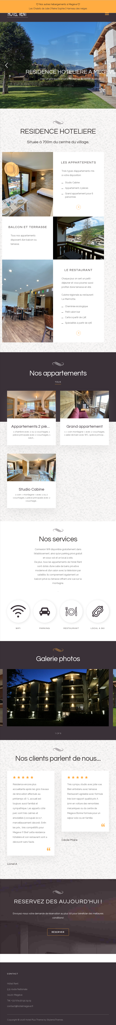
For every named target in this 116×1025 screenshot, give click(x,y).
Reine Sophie (58, 8)
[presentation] (18, 697)
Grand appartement (84, 426)
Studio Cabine (31, 489)
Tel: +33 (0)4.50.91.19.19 (19, 1000)
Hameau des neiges (76, 8)
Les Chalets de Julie (39, 8)
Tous (58, 382)
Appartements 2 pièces (31, 426)
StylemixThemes (55, 1020)
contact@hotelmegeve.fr (20, 1006)
